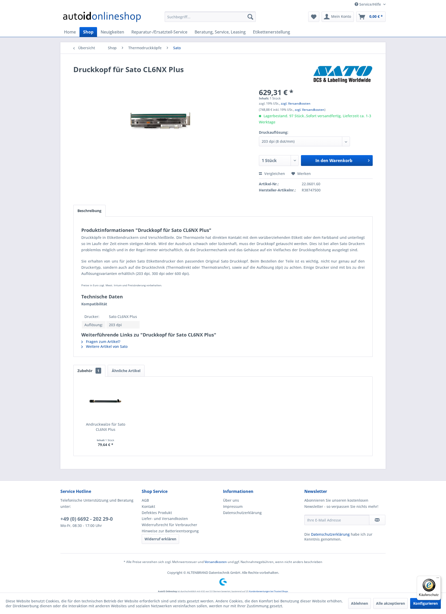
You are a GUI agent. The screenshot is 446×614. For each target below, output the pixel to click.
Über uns (231, 500)
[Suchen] (250, 17)
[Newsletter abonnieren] (377, 520)
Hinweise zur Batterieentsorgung (170, 530)
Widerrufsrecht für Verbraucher (169, 524)
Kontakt (148, 506)
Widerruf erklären (160, 538)
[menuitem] (210, 17)
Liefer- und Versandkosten (165, 518)
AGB (145, 500)
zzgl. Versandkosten (295, 103)
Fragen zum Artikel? (102, 341)
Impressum (233, 506)
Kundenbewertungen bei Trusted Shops (268, 591)
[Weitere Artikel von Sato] (343, 74)
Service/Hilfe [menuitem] (370, 4)
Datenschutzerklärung (242, 512)
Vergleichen (274, 173)
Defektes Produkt (157, 512)
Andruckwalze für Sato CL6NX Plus (105, 427)
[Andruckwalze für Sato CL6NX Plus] (105, 401)
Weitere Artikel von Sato (106, 346)
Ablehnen (359, 603)
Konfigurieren (425, 603)
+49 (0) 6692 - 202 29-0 (86, 519)
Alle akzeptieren (390, 603)
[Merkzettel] (313, 17)
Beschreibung (89, 210)
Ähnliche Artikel (126, 370)
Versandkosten (215, 562)
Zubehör (88, 370)
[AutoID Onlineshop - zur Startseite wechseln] (102, 18)
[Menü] (438, 579)
